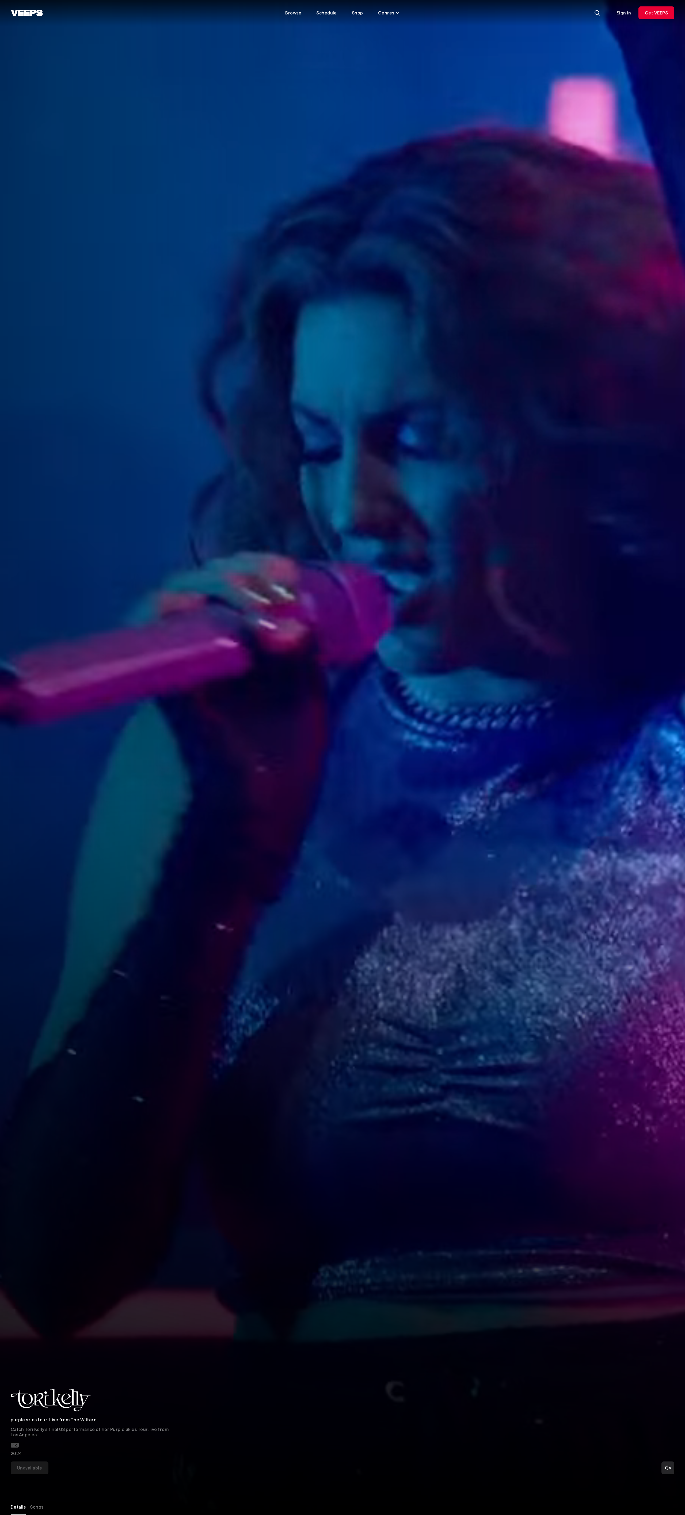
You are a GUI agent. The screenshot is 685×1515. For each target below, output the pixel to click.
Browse (293, 12)
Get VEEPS (656, 12)
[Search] (597, 12)
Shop (357, 12)
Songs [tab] (36, 1506)
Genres (386, 12)
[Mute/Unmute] (667, 1467)
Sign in (623, 12)
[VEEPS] (27, 13)
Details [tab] (18, 1506)
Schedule (326, 12)
